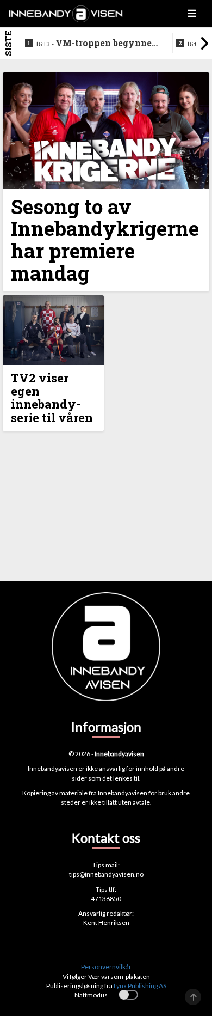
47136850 (106, 899)
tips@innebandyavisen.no (106, 874)
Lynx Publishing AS (140, 986)
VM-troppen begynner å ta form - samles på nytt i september (96, 44)
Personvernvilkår (106, 967)
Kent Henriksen (106, 922)
